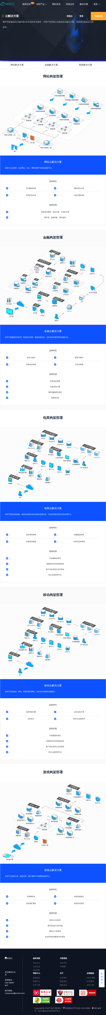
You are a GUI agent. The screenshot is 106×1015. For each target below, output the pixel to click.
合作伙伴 (63, 963)
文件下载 (36, 985)
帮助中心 (36, 981)
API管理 (36, 970)
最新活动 (26, 4)
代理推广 (63, 966)
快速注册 (98, 16)
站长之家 (90, 985)
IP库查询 (90, 981)
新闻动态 (36, 978)
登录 (81, 16)
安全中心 (36, 963)
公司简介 (63, 978)
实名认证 (36, 966)
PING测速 (91, 978)
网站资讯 (56, 4)
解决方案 (84, 4)
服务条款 (63, 985)
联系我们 (63, 981)
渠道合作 (70, 4)
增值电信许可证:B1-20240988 (77, 1008)
